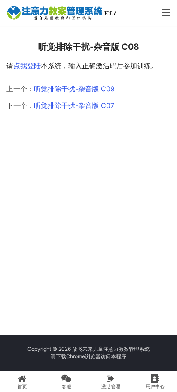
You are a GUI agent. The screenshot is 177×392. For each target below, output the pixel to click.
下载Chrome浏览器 (78, 356)
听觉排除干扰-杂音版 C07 (74, 105)
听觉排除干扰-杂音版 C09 (74, 88)
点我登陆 (27, 65)
